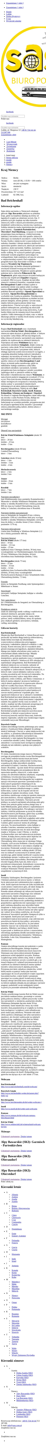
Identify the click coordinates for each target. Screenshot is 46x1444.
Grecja (14, 1247)
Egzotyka (10, 149)
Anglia (14, 1199)
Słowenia (15, 1323)
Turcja (14, 1344)
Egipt (14, 1234)
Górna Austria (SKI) (24, 1375)
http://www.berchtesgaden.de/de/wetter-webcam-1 (21, 1102)
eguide (9, 160)
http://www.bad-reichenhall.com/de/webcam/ (19, 1087)
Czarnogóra (16, 1222)
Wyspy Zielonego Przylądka (23, 1355)
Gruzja (14, 1250)
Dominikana (17, 1229)
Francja (15, 1243)
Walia (14, 1348)
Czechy (15, 1224)
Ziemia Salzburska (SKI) (26, 1384)
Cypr (14, 1220)
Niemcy (9, 164)
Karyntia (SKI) (22, 1377)
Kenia (14, 1273)
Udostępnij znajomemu (10, 1136)
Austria (15, 1201)
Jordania (15, 1266)
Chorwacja (16, 1217)
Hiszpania (16, 1254)
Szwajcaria (16, 1330)
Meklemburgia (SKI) (24, 1400)
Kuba (14, 1277)
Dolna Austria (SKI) (24, 1373)
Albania (15, 1195)
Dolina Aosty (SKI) (24, 1412)
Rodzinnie (10, 151)
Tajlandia (15, 1337)
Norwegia (16, 1298)
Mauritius (15, 1289)
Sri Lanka (16, 1325)
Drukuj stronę (26, 1136)
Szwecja (15, 1332)
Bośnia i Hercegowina (21, 1208)
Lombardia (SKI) (23, 1414)
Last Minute (11, 142)
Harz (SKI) (20, 1396)
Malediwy (16, 1282)
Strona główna (12, 158)
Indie (14, 1259)
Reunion (15, 1314)
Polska (14, 1307)
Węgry (14, 1351)
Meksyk (15, 1291)
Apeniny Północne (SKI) (26, 1410)
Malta (14, 1284)
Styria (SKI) (21, 1380)
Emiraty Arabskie (19, 1236)
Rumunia (15, 1316)
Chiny (14, 1215)
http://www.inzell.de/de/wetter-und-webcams (19, 1109)
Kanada (15, 1270)
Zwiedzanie (11, 146)
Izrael (14, 1261)
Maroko (15, 1286)
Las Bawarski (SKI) (24, 1398)
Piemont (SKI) (22, 1416)
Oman (14, 1302)
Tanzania (15, 1339)
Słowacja (15, 1321)
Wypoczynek (11, 144)
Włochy (15, 1353)
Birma (14, 1206)
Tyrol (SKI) (21, 1382)
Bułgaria (15, 1211)
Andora (15, 1197)
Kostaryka (16, 1275)
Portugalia (16, 1309)
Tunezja (15, 1341)
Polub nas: (5, 119)
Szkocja (15, 1328)
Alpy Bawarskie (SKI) (25, 1394)
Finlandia (15, 1240)
